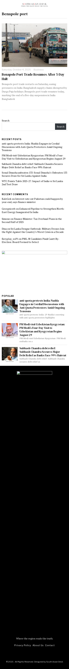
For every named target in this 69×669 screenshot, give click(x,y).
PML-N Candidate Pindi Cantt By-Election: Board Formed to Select (30, 240)
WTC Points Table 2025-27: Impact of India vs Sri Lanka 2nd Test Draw (32, 182)
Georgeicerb (8, 208)
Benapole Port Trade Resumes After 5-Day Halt (33, 76)
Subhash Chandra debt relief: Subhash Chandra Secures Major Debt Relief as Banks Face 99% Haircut (32, 165)
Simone (6, 218)
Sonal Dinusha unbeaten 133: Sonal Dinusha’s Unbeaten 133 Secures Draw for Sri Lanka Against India (34, 174)
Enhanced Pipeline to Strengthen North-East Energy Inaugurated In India (33, 210)
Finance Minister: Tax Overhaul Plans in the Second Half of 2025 (32, 220)
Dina (4, 228)
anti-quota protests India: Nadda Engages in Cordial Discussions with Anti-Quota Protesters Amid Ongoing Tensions (32, 147)
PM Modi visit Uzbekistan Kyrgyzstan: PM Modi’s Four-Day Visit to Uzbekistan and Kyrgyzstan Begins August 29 (33, 157)
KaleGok (6, 198)
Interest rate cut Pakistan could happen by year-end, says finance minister (32, 200)
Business (39, 69)
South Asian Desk (54, 662)
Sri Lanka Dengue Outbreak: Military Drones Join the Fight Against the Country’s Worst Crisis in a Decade (33, 230)
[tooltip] (28, 653)
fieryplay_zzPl (10, 238)
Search (5, 120)
